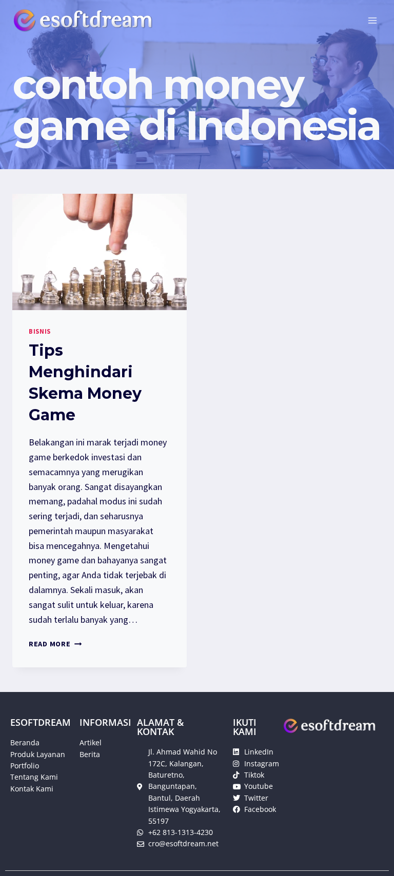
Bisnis (40, 331)
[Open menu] (372, 20)
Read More (55, 643)
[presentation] (99, 252)
